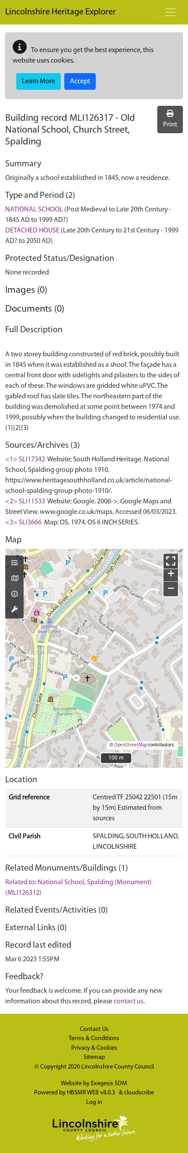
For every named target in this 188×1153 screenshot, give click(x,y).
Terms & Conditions (94, 1038)
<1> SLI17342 (25, 459)
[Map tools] (14, 610)
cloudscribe (139, 1093)
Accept (80, 81)
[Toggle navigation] (170, 12)
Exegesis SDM (109, 1083)
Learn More (38, 81)
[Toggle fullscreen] (171, 561)
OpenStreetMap (130, 745)
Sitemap (94, 1057)
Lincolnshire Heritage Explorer (60, 12)
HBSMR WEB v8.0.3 (91, 1093)
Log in (94, 1102)
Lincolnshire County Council (117, 1067)
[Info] (14, 595)
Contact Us (94, 1029)
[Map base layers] (14, 579)
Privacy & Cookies (94, 1048)
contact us (128, 1001)
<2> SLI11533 (25, 501)
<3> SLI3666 (23, 522)
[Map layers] (14, 564)
